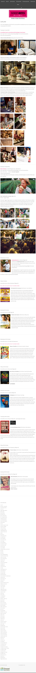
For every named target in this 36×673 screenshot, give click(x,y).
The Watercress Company (4, 646)
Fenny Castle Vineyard (3, 558)
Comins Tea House (3, 527)
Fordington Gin (2, 563)
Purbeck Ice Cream (3, 622)
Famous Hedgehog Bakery (4, 554)
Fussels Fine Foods (3, 566)
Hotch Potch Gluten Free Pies (4, 582)
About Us (7, 1)
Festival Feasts (32, 1)
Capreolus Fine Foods (3, 518)
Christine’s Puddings (3, 526)
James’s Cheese (2, 586)
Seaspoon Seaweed (3, 630)
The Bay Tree (2, 638)
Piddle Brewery (2, 618)
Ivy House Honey (2, 585)
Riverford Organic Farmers (4, 626)
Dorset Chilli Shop (2, 538)
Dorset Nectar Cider (3, 545)
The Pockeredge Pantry (3, 642)
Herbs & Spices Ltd (3, 578)
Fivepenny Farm (2, 559)
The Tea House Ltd (3, 645)
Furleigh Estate (2, 565)
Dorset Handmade (2, 542)
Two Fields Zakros (3, 650)
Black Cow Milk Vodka (3, 515)
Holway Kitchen (2, 579)
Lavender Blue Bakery (3, 590)
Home (18, 4)
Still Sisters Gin (2, 637)
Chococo (1, 523)
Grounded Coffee (2, 573)
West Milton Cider (2, 653)
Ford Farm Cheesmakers (3, 562)
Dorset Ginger (2, 541)
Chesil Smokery (2, 522)
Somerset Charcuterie (3, 633)
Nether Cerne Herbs (3, 613)
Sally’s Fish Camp (2, 629)
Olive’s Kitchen (2, 617)
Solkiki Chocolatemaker (3, 632)
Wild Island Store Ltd (3, 654)
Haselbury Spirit (2, 577)
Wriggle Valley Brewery (3, 658)
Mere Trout (1, 609)
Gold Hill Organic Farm (3, 569)
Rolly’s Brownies (2, 628)
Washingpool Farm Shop (3, 652)
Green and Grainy (2, 571)
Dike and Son (2, 534)
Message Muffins (2, 610)
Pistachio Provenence (3, 621)
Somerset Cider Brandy (3, 634)
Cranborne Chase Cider (3, 531)
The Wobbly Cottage (3, 649)
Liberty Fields (2, 594)
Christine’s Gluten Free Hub (4, 525)
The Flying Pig (2, 641)
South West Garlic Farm (3, 636)
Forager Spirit (2, 561)
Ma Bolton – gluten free (3, 598)
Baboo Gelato (2, 511)
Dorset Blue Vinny (2, 537)
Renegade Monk (2, 625)
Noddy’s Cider (2, 614)
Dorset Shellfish (2, 547)
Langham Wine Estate (3, 589)
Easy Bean (1, 551)
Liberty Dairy (2, 593)
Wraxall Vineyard (2, 657)
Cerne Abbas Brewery (3, 519)
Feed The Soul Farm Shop (4, 555)
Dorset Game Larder (3, 539)
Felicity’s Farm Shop (3, 557)
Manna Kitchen (2, 601)
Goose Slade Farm (3, 570)
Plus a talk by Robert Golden (9, 285)
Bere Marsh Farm (2, 514)
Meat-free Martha (2, 605)
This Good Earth (18, 1)
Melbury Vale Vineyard (3, 606)
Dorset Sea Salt (2, 546)
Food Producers (12, 1)
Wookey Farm (2, 656)
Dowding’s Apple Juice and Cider (5, 549)
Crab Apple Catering (3, 529)
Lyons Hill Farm (2, 597)
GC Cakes (1, 567)
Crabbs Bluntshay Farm (3, 530)
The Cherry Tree (2, 640)
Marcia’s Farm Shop (3, 602)
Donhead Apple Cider (3, 535)
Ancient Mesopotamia (3, 507)
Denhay (1, 533)
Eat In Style (2, 553)
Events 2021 (3, 1)
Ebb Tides (1, 550)
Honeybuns (2, 581)
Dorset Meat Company (3, 543)
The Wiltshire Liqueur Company (4, 648)
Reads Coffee (2, 624)
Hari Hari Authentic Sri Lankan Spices (5, 575)
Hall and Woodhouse (3, 574)
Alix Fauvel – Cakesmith (3, 506)
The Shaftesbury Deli (3, 644)
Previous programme (25, 1)
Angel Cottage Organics (3, 510)
